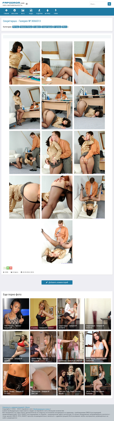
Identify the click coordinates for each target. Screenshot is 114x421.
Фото (23, 13)
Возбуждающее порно (42, 409)
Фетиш (16, 27)
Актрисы (47, 13)
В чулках (57, 27)
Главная (6, 13)
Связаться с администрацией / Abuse (16, 407)
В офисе (37, 27)
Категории (14, 13)
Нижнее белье (26, 27)
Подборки (39, 13)
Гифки (56, 13)
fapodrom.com (13, 4)
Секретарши (47, 27)
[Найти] (109, 4)
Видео (31, 13)
